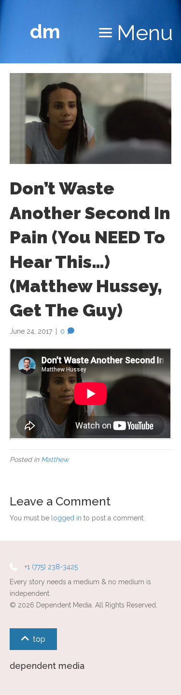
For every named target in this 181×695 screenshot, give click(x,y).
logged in (66, 518)
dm (45, 31)
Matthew (55, 459)
